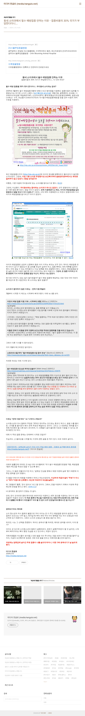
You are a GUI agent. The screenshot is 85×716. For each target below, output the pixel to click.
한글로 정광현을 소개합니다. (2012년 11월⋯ (18, 658)
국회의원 (64, 658)
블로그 (46, 671)
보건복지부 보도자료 (42, 93)
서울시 (62, 661)
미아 (70, 675)
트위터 (46, 665)
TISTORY (43, 713)
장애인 (62, 671)
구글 (54, 668)
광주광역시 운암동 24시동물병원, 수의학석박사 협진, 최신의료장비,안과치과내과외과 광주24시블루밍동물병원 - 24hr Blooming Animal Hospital (42, 52)
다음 (54, 678)
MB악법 (46, 661)
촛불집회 (47, 668)
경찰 (67, 678)
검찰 (57, 658)
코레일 (61, 668)
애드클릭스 (62, 675)
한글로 (74, 678)
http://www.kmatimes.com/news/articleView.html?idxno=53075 (33, 371)
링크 (60, 183)
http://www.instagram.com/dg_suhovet (22, 61)
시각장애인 (70, 661)
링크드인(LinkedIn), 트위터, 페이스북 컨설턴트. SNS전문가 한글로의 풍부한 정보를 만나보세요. (37, 620)
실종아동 (61, 665)
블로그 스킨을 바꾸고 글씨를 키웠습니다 (17, 667)
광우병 (70, 671)
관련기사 (32, 487)
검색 (39, 699)
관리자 (50, 713)
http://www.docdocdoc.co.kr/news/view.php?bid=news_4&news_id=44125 (38, 355)
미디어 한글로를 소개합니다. (13, 671)
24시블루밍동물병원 (17, 48)
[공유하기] (13, 562)
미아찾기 (47, 675)
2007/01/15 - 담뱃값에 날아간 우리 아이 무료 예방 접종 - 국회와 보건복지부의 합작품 (41, 447)
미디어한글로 (48, 658)
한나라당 (47, 678)
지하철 (54, 665)
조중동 (55, 661)
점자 (54, 675)
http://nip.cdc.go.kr (32, 174)
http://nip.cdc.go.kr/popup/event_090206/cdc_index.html (44, 165)
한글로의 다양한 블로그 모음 (13, 675)
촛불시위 (54, 671)
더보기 (45, 682)
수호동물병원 (14, 64)
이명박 (77, 668)
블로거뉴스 (71, 665)
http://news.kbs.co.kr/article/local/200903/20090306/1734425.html (35, 303)
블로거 (61, 678)
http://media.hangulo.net (16, 556)
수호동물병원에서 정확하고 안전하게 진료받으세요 (28, 67)
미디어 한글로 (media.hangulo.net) (21, 3)
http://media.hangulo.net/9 (18, 449)
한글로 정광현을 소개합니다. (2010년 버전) (18, 662)
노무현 (72, 658)
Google (69, 668)
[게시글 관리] (16, 562)
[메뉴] (80, 3)
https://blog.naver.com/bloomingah (21, 44)
